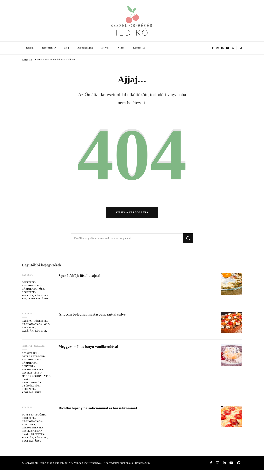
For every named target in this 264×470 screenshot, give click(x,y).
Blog (66, 47)
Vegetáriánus (38, 298)
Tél (24, 298)
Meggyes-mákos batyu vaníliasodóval (88, 347)
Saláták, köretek (34, 295)
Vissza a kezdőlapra (132, 212)
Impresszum (142, 462)
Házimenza (29, 289)
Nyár (25, 379)
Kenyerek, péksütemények (33, 368)
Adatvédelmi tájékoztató (118, 462)
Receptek (47, 47)
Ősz (41, 289)
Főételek (28, 282)
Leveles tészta (32, 373)
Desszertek (30, 353)
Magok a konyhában (36, 376)
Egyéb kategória (34, 356)
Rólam (30, 47)
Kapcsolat (139, 47)
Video (121, 47)
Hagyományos (32, 285)
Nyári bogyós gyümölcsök (31, 384)
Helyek (105, 47)
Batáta (26, 321)
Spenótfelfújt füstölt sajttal (79, 276)
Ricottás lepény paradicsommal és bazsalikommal (98, 408)
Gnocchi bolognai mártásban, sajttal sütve (92, 314)
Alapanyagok (85, 47)
